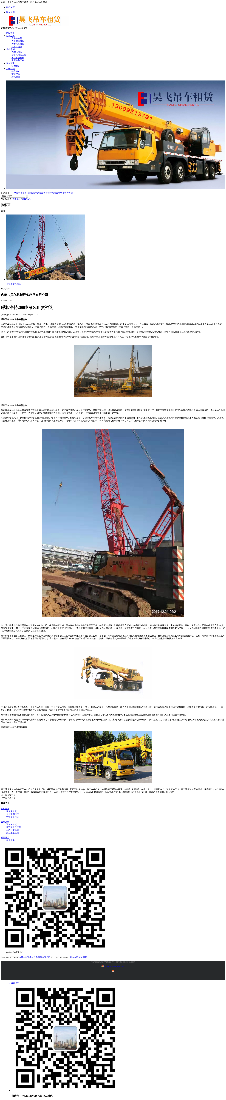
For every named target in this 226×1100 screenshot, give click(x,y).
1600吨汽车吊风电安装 (37, 193)
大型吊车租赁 (18, 44)
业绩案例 (10, 49)
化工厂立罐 (67, 193)
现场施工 (10, 63)
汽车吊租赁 (17, 47)
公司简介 (16, 71)
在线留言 (10, 7)
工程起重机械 (18, 58)
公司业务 (10, 36)
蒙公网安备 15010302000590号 (114, 967)
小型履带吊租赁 (19, 193)
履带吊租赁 (17, 38)
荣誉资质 (16, 74)
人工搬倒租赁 (18, 41)
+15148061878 (12, 983)
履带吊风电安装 (55, 193)
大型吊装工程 (18, 60)
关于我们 (10, 69)
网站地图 (10, 12)
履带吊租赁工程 (19, 55)
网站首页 (10, 33)
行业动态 (26, 199)
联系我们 (16, 77)
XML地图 (82, 957)
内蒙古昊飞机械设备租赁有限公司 (34, 957)
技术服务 (16, 66)
